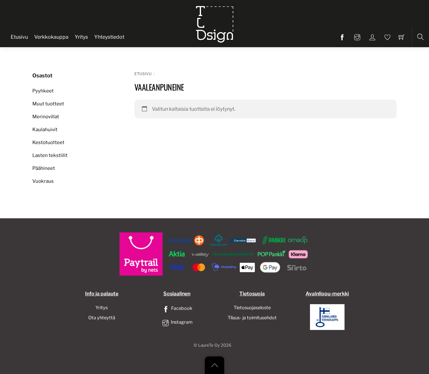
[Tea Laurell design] (215, 23)
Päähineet (43, 168)
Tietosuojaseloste (252, 307)
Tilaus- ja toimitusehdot (252, 318)
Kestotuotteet (48, 142)
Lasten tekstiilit (50, 155)
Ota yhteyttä (101, 318)
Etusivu (19, 37)
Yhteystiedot (109, 37)
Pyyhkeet (43, 91)
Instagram (181, 322)
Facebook (181, 308)
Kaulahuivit (44, 129)
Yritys (81, 37)
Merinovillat (45, 117)
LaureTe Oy (209, 345)
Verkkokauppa (51, 37)
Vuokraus (43, 181)
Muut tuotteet (48, 104)
